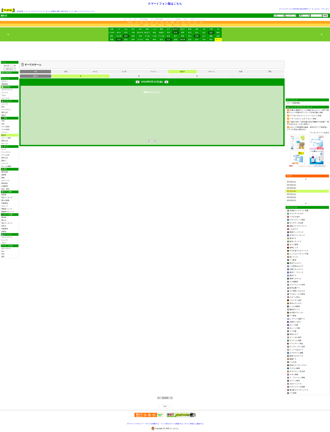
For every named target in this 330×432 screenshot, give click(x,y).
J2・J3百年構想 (157, 19)
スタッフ (4, 206)
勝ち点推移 (5, 200)
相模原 (161, 33)
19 (150, 25)
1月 (136, 22)
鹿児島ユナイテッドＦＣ (299, 390)
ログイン (4, 81)
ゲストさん (325, 9)
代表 (204, 39)
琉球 (190, 39)
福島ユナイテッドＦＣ (298, 226)
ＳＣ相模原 (294, 282)
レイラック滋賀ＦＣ (297, 319)
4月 (152, 22)
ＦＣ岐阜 (293, 316)
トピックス (5, 98)
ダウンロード (6, 248)
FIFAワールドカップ (198, 19)
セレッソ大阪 (295, 328)
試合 (3, 107)
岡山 (190, 36)
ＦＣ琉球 (293, 393)
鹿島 (161, 29)
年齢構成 (4, 203)
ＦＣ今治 (293, 362)
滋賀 (133, 36)
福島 (147, 29)
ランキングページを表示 (319, 133)
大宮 (204, 29)
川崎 (133, 33)
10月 (183, 22)
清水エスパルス (296, 303)
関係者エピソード (7, 212)
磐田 (218, 33)
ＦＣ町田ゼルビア (296, 266)
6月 (162, 22)
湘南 (154, 33)
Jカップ (169, 19)
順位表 (3, 217)
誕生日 (3, 135)
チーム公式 (5, 155)
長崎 (154, 39)
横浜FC (147, 33)
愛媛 (112, 39)
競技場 (3, 195)
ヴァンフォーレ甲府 (297, 285)
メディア (4, 163)
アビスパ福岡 (295, 368)
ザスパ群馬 (294, 244)
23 (181, 25)
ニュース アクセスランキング (301, 107)
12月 (194, 22)
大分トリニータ (296, 384)
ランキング (46, 11)
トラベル (81, 11)
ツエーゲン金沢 (296, 300)
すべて (218, 39)
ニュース (27, 11)
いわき (154, 29)
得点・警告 (5, 189)
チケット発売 (6, 138)
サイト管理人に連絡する (194, 424)
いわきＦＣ (294, 229)
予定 (201, 22)
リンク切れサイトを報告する (172, 424)
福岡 (133, 39)
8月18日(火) (291, 182)
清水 (211, 33)
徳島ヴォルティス (296, 356)
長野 (182, 33)
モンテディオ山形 (296, 223)
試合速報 (20, 11)
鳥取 (182, 36)
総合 (197, 39)
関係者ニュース (7, 209)
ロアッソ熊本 (295, 381)
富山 (197, 33)
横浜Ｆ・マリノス (296, 272)
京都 (140, 36)
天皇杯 (178, 19)
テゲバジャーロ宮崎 (297, 387)
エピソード (5, 180)
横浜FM (140, 33)
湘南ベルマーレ (296, 278)
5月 (157, 22)
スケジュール (89, 11)
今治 (119, 39)
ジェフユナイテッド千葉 (299, 254)
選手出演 (4, 141)
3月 (147, 22)
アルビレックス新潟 (297, 294)
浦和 (197, 29)
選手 (3, 257)
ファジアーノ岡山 (296, 343)
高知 (126, 39)
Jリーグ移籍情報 (293, 103)
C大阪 (154, 36)
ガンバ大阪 (294, 325)
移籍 (58, 11)
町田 (126, 33)
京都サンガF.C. (295, 322)
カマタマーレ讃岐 (296, 353)
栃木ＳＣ (293, 238)
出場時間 (4, 186)
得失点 (3, 226)
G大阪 (147, 36)
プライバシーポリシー (135, 424)
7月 (167, 22)
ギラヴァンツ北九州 (297, 371)
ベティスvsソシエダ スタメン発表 (303, 119)
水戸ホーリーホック (297, 235)
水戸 (168, 29)
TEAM (165, 398)
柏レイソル (294, 257)
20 (157, 25)
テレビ (71, 11)
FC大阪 (161, 36)
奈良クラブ (294, 334)
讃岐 (211, 36)
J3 (135, 19)
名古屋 (119, 36)
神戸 (175, 36)
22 (173, 25)
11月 (189, 22)
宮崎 (175, 39)
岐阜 (126, 36)
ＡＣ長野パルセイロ (297, 291)
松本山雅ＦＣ (295, 288)
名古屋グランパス (296, 313)
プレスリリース (36, 11)
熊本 (161, 39)
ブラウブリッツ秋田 (297, 220)
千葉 (211, 29)
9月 (177, 22)
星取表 (3, 231)
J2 (130, 19)
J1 (125, 19)
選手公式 (4, 112)
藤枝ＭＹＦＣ (295, 309)
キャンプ (4, 144)
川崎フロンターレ (296, 269)
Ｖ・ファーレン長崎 (297, 377)
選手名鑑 (4, 172)
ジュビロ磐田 (295, 306)
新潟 (190, 33)
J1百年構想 (143, 19)
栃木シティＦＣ (296, 241)
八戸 (119, 29)
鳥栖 (147, 39)
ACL (185, 19)
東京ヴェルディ (296, 263)
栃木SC (176, 29)
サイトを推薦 (6, 166)
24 (188, 25)
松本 (175, 33)
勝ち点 (3, 220)
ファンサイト (6, 109)
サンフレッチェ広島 (297, 347)
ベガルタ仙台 (295, 217)
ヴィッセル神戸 (296, 337)
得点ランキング (7, 197)
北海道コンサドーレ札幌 (299, 210)
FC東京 (112, 33)
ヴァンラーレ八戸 (296, 214)
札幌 (112, 29)
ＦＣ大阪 (293, 331)
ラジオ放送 (5, 129)
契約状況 (4, 183)
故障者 (53, 11)
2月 (142, 22)
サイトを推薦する (152, 424)
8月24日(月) (291, 200)
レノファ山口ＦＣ (296, 350)
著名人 (3, 115)
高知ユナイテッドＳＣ (298, 365)
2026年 (129, 22)
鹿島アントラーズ (296, 232)
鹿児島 (182, 39)
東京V (119, 33)
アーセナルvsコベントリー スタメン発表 (305, 116)
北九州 (140, 39)
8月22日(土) (291, 194)
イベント (4, 132)
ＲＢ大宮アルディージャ (299, 251)
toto (75, 11)
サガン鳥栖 (294, 374)
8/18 (141, 25)
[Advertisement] (165, 51)
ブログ (3, 95)
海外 (211, 39)
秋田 (133, 29)
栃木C (182, 29)
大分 (168, 39)
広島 (197, 36)
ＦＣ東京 (293, 260)
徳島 (218, 36)
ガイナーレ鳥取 (296, 340)
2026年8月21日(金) (152, 81)
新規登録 (4, 84)
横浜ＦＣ (293, 275)
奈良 (168, 36)
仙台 (126, 29)
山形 (140, 29)
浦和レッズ (294, 248)
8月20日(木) (291, 188)
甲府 (168, 33)
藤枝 (112, 36)
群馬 (190, 29)
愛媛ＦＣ (293, 359)
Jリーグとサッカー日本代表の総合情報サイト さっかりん (299, 9)
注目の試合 (64, 11)
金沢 (204, 33)
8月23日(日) (291, 197)
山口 (204, 36)
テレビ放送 (5, 126)
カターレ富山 (295, 297)
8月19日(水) (291, 185)
